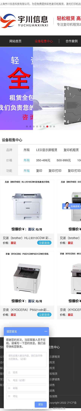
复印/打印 (55, 170)
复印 (39, 170)
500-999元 (64, 160)
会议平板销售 (49, 396)
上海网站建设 (58, 408)
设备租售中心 (44, 41)
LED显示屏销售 (51, 379)
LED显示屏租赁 (46, 150)
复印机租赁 (71, 150)
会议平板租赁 (49, 373)
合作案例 (72, 41)
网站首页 (15, 41)
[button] (27, 126)
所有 (27, 150)
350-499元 (43, 160)
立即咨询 (44, 243)
